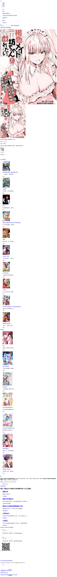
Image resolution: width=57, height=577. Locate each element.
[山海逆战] (6, 187)
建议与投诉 (6, 560)
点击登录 (15, 15)
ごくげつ (5, 141)
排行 (3, 5)
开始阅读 (4, 570)
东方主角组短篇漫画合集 (7, 407)
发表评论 (20, 533)
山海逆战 (4, 188)
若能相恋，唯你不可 (7, 469)
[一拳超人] (6, 288)
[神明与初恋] (8, 385)
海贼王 (4, 239)
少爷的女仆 (6, 513)
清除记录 (8, 13)
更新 (3, 3)
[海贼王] (6, 237)
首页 (3, 2)
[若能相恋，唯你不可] (8, 467)
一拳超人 (4, 289)
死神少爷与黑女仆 (8, 499)
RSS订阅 (4, 574)
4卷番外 (6, 510)
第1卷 (5, 496)
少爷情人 (5, 520)
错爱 (3, 345)
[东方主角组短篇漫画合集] (8, 405)
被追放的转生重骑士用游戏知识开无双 (10, 172)
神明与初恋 (5, 386)
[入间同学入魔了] (6, 271)
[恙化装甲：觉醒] (6, 254)
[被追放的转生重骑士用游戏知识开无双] (6, 170)
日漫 (3, 6)
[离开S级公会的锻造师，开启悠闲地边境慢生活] (6, 304)
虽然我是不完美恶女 (7, 323)
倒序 (14, 481)
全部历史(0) (5, 17)
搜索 (12, 25)
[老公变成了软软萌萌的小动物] (8, 426)
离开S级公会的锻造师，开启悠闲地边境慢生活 (12, 306)
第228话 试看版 (7, 503)
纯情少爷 (5, 491)
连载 (2, 481)
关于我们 (2, 560)
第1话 (8, 481)
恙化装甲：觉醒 (6, 256)
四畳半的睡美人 (6, 448)
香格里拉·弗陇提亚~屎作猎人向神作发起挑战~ (12, 222)
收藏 (1, 570)
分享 (1, 574)
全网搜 (18, 25)
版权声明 (10, 560)
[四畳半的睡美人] (8, 446)
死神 (3, 205)
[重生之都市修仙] (8, 364)
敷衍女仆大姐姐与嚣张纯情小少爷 (13, 506)
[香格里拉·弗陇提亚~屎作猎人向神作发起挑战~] (6, 220)
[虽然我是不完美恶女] (6, 321)
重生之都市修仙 (6, 366)
